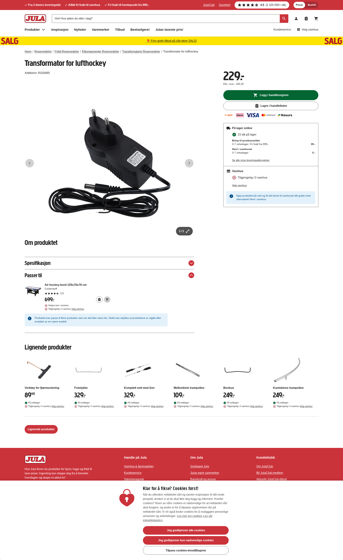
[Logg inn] (296, 18)
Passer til (33, 275)
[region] (171, 520)
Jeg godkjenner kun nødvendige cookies (186, 540)
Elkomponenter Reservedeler (100, 51)
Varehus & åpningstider (139, 466)
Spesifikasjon (38, 263)
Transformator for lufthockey (180, 51)
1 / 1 (181, 231)
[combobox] (170, 18)
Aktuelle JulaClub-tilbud (271, 479)
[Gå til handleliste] (306, 18)
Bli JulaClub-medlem (269, 472)
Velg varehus (310, 29)
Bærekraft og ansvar (203, 479)
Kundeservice (282, 29)
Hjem (28, 51)
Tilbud (120, 29)
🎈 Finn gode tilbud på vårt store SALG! (171, 40)
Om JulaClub (264, 466)
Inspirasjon (59, 29)
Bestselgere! (140, 29)
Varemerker (100, 29)
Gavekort (224, 4)
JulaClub (209, 4)
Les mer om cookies (189, 516)
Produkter (32, 29)
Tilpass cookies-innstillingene (186, 550)
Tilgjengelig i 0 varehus (66, 309)
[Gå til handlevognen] (316, 18)
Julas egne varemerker (204, 472)
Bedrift (312, 4)
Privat (299, 4)
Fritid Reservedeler (67, 51)
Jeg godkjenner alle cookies (186, 530)
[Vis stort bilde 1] (109, 163)
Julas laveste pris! (169, 29)
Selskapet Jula (199, 466)
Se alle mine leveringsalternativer (251, 160)
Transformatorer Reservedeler (141, 51)
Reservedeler (43, 51)
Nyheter (80, 29)
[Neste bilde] (189, 163)
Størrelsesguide (134, 479)
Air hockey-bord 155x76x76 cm (77, 289)
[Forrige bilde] (29, 163)
